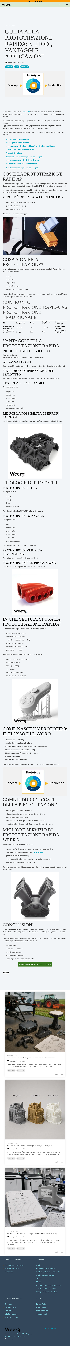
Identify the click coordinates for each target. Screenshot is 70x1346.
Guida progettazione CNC (45, 1275)
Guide (17, 66)
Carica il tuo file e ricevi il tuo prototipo (35, 964)
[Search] (60, 4)
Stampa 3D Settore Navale (46, 1288)
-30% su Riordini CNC (35, 1)
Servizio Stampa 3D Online (14, 1265)
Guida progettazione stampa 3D (48, 1272)
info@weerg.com (11, 1314)
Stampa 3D (9, 66)
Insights (39, 1278)
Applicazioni (24, 66)
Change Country (42, 1314)
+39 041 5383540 (11, 1317)
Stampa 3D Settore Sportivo (46, 1292)
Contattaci (9, 1311)
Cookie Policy (41, 1307)
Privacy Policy (41, 1304)
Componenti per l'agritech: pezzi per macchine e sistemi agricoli (31, 1058)
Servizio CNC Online (12, 1269)
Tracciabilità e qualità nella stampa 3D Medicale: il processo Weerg (32, 1234)
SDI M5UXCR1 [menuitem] (22, 1336)
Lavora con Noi (10, 1307)
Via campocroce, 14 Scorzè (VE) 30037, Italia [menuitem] (18, 1334)
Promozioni (9, 1272)
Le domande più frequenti (45, 1269)
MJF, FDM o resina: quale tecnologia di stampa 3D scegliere (29, 1146)
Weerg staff (12, 62)
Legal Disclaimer (42, 1311)
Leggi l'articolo (59, 1074)
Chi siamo (8, 1304)
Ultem (38, 1282)
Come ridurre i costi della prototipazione (21, 164)
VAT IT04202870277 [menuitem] (11, 1336)
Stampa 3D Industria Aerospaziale (48, 1285)
